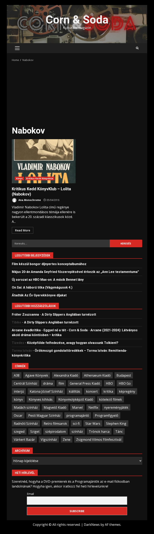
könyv (18, 399)
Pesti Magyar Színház (44, 415)
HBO (109, 383)
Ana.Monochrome (29, 200)
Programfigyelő (106, 415)
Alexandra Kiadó (66, 375)
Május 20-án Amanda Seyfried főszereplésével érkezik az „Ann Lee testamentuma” (75, 272)
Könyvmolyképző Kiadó (75, 399)
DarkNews (92, 524)
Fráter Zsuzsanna (25, 314)
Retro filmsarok (55, 423)
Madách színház (26, 407)
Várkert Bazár (24, 439)
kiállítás (74, 391)
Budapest (124, 375)
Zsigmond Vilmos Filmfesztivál (98, 439)
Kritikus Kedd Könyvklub (39, 178)
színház (77, 431)
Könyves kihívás (41, 399)
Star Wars (92, 423)
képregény (127, 391)
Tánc (119, 431)
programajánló (77, 415)
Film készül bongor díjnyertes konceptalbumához (49, 264)
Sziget (35, 431)
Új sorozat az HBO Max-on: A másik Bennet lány (48, 280)
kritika (108, 391)
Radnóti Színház (26, 423)
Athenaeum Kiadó (97, 375)
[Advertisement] (77, 92)
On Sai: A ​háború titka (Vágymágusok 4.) (42, 287)
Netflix (93, 407)
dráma (48, 383)
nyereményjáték (116, 407)
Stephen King (116, 423)
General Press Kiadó (85, 383)
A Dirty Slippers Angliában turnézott (69, 314)
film (61, 383)
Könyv (19, 178)
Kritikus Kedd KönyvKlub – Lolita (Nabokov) (44, 161)
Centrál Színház (25, 383)
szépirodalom (55, 431)
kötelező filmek (110, 399)
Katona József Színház (46, 391)
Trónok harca (99, 431)
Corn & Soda (77, 19)
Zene (66, 439)
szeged (19, 431)
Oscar (18, 415)
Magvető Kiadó (55, 407)
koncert (92, 391)
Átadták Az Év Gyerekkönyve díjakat (39, 295)
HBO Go (125, 383)
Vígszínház (49, 439)
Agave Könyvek (36, 375)
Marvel (77, 407)
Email (30, 494)
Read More (22, 230)
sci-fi (76, 423)
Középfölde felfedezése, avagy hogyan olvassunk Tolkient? (72, 343)
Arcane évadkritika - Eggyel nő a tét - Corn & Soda (50, 330)
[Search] (137, 48)
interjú (19, 391)
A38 (16, 375)
